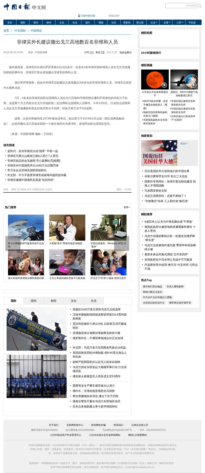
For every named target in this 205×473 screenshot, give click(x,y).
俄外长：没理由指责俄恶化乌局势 (94, 390)
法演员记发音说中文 (154, 302)
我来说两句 (126, 52)
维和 (13, 189)
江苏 (179, 22)
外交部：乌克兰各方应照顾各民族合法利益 (99, 347)
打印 (86, 52)
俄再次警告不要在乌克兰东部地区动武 (96, 401)
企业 (153, 22)
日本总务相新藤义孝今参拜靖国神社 (95, 406)
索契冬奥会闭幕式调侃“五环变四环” (167, 254)
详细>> (184, 143)
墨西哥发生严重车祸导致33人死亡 (94, 385)
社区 (114, 22)
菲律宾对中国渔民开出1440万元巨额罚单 (33, 165)
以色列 (48, 189)
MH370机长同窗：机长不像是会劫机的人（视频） (155, 105)
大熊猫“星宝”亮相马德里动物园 (65, 243)
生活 (74, 22)
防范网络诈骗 (98, 425)
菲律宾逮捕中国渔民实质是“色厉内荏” (30, 179)
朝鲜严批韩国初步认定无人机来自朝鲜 (96, 361)
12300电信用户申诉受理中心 (65, 435)
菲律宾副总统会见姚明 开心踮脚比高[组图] (33, 160)
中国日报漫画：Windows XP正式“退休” (108, 245)
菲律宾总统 (38, 189)
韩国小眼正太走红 (152, 292)
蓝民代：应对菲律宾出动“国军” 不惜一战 (32, 151)
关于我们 (53, 425)
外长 (29, 189)
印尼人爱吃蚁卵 (175, 286)
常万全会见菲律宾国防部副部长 (27, 170)
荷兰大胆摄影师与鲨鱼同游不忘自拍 (26, 245)
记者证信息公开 (139, 425)
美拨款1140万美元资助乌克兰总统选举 (97, 309)
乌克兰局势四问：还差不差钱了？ (166, 195)
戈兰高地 (21, 189)
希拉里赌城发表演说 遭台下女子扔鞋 (95, 396)
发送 (97, 52)
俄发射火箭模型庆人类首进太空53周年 (97, 376)
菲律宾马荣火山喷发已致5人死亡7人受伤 (32, 155)
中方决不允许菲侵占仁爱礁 (157, 297)
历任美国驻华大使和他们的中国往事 (167, 171)
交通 (166, 22)
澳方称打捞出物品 (152, 286)
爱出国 (140, 22)
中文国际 (20, 30)
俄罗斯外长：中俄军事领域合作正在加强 (98, 338)
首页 (9, 22)
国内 (35, 22)
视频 (100, 22)
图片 (87, 22)
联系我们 (118, 425)
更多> (127, 207)
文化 (61, 22)
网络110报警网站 (137, 435)
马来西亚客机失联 (156, 190)
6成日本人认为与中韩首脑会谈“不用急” (169, 221)
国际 (22, 22)
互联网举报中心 (74, 425)
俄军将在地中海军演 (180, 302)
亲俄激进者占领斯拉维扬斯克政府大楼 (96, 333)
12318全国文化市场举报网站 (104, 435)
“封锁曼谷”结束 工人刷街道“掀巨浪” (167, 201)
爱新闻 (127, 22)
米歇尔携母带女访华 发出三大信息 (166, 176)
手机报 (192, 22)
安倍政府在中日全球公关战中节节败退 (168, 259)
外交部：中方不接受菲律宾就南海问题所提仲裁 (36, 175)
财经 (48, 22)
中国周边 (36, 30)
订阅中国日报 (88, 15)
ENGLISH (114, 15)
